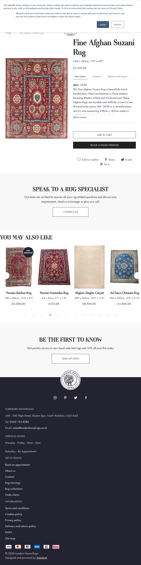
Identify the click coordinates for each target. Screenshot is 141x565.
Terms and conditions (17, 508)
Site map (10, 538)
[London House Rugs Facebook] (86, 397)
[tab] (25, 315)
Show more (79, 117)
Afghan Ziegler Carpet (89, 293)
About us (10, 471)
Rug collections (13, 489)
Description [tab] (80, 76)
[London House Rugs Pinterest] (65, 397)
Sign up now (70, 358)
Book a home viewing (104, 145)
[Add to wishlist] (9, 252)
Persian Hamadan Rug (54, 293)
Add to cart (104, 135)
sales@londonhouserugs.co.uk (30, 428)
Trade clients (12, 495)
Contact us (70, 212)
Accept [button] (103, 24)
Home (8, 32)
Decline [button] (117, 24)
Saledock (41, 558)
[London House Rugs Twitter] (75, 397)
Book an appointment (17, 465)
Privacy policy (13, 520)
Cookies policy (13, 514)
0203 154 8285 (19, 422)
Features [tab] (97, 76)
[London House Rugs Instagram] (55, 397)
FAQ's (8, 532)
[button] (36, 98)
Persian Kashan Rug (18, 293)
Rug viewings (12, 483)
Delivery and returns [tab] (117, 76)
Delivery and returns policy (20, 526)
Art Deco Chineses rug (124, 293)
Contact (9, 477)
